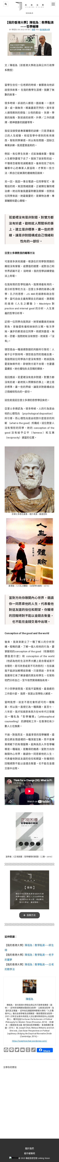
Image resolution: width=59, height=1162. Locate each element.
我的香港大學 (45, 29)
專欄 (33, 29)
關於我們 (29, 1148)
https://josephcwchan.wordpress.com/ (29, 1041)
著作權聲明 (29, 1153)
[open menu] (53, 4)
